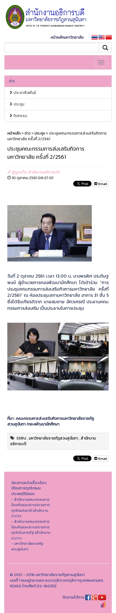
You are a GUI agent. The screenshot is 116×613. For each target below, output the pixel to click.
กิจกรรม (20, 116)
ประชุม (18, 104)
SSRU (21, 438)
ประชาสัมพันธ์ (24, 93)
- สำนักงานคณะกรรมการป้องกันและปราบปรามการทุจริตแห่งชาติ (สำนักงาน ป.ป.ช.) (30, 508)
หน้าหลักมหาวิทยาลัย (67, 37)
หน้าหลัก (14, 133)
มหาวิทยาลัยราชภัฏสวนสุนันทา (53, 438)
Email (102, 183)
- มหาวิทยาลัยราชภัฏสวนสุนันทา (27, 546)
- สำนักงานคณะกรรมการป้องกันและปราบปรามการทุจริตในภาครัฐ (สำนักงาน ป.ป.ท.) (30, 530)
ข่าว (12, 81)
